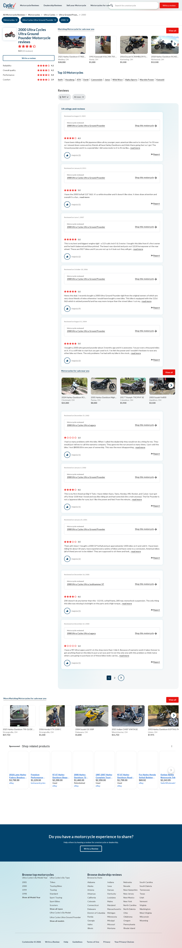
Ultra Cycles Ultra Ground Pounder (37, 20)
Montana (111, 928)
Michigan (111, 913)
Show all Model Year (31, 897)
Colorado (91, 901)
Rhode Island (129, 928)
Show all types (56, 909)
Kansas (110, 890)
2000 (63, 20)
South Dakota (146, 886)
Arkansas (91, 893)
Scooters (54, 905)
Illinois (90, 928)
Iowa (109, 886)
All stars (77, 97)
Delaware (91, 909)
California (91, 897)
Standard (54, 893)
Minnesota (112, 916)
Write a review (169, 5)
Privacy (106, 942)
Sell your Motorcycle (76, 5)
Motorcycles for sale (100, 5)
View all (172, 30)
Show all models (57, 921)
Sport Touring (56, 897)
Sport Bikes (55, 901)
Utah (142, 897)
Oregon (126, 920)
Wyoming (144, 920)
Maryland (111, 905)
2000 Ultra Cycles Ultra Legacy (81, 425)
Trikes (52, 882)
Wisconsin (144, 916)
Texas (142, 893)
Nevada (126, 886)
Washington (145, 909)
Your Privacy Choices (124, 942)
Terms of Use (93, 942)
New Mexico (128, 897)
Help (66, 942)
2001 (24, 882)
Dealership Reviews (53, 5)
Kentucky (111, 893)
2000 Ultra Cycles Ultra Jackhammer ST (85, 584)
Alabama (91, 882)
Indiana (110, 882)
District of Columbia (96, 913)
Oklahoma (127, 916)
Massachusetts (114, 909)
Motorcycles (9, 20)
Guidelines (77, 942)
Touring (53, 890)
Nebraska (127, 882)
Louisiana (111, 897)
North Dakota (129, 909)
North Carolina (129, 905)
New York (127, 901)
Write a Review (91, 848)
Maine (110, 901)
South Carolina (146, 882)
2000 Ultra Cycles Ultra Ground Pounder (86, 125)
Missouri (111, 924)
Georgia (91, 920)
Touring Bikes (56, 886)
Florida (90, 916)
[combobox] (65, 97)
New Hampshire (130, 890)
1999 (24, 890)
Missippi (111, 920)
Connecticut (93, 905)
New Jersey (128, 893)
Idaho (90, 924)
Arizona (90, 890)
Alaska (90, 886)
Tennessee (145, 890)
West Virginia (146, 913)
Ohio (125, 913)
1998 (24, 893)
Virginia (143, 905)
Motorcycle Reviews (29, 5)
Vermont (143, 901)
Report (156, 154)
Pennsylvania (129, 924)
